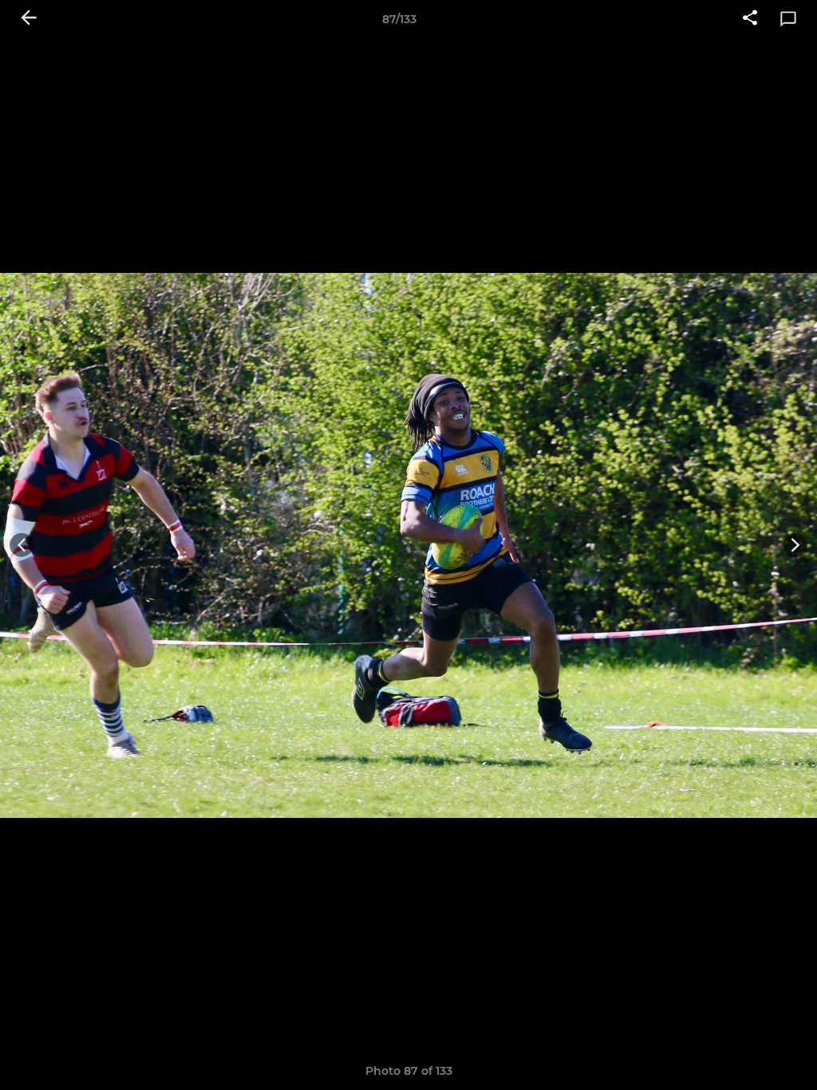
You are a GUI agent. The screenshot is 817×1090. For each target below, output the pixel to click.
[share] (750, 19)
